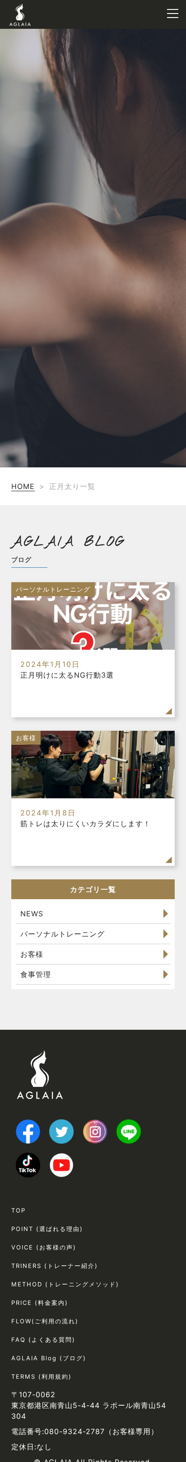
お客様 (31, 954)
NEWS (31, 913)
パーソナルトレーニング (62, 933)
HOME (23, 486)
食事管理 (35, 974)
